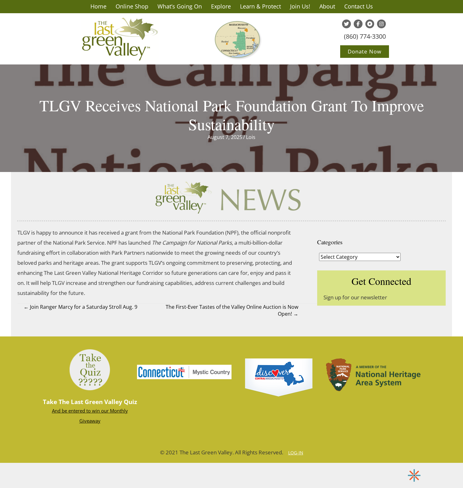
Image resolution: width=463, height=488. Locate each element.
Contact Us (358, 6)
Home (98, 6)
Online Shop (132, 6)
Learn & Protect (260, 6)
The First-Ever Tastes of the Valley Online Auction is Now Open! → (232, 310)
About (327, 6)
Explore (221, 6)
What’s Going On (179, 6)
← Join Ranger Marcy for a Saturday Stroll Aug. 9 (80, 306)
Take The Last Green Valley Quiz (90, 402)
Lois (250, 137)
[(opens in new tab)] (184, 371)
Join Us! (300, 6)
